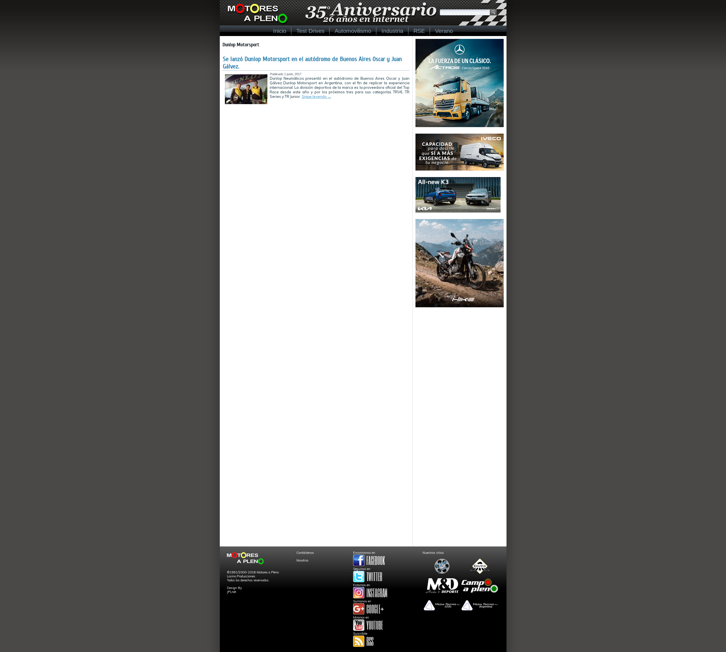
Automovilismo (353, 31)
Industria (392, 31)
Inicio (279, 31)
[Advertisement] (459, 349)
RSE (419, 31)
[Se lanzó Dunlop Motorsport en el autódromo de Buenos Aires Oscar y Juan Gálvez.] (246, 103)
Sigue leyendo (316, 96)
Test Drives (310, 31)
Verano (444, 31)
